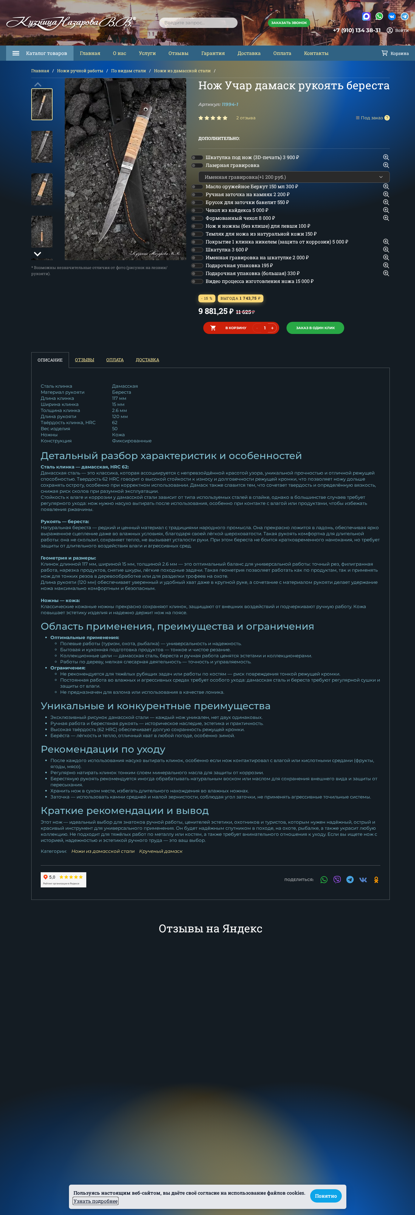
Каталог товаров (46, 53)
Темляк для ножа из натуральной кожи (261, 233)
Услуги (147, 53)
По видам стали (128, 70)
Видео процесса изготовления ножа (260, 281)
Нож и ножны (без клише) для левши (258, 226)
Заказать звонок (289, 23)
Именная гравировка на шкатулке (257, 257)
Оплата (282, 53)
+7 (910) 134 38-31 (357, 30)
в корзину (235, 328)
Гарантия (213, 53)
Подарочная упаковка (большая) (253, 273)
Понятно (326, 1196)
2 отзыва (246, 118)
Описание (50, 360)
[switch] (197, 157)
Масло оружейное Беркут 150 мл (252, 186)
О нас (119, 53)
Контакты (316, 53)
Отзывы (179, 53)
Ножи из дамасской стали (182, 70)
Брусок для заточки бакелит (247, 202)
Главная (90, 53)
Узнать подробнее (96, 1201)
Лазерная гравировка (232, 165)
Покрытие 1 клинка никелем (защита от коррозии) (277, 241)
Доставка (249, 53)
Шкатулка (227, 249)
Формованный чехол (240, 218)
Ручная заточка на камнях (248, 194)
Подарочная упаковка (239, 265)
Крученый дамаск (161, 851)
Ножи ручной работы (80, 70)
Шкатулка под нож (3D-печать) (252, 157)
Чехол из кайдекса (237, 210)
